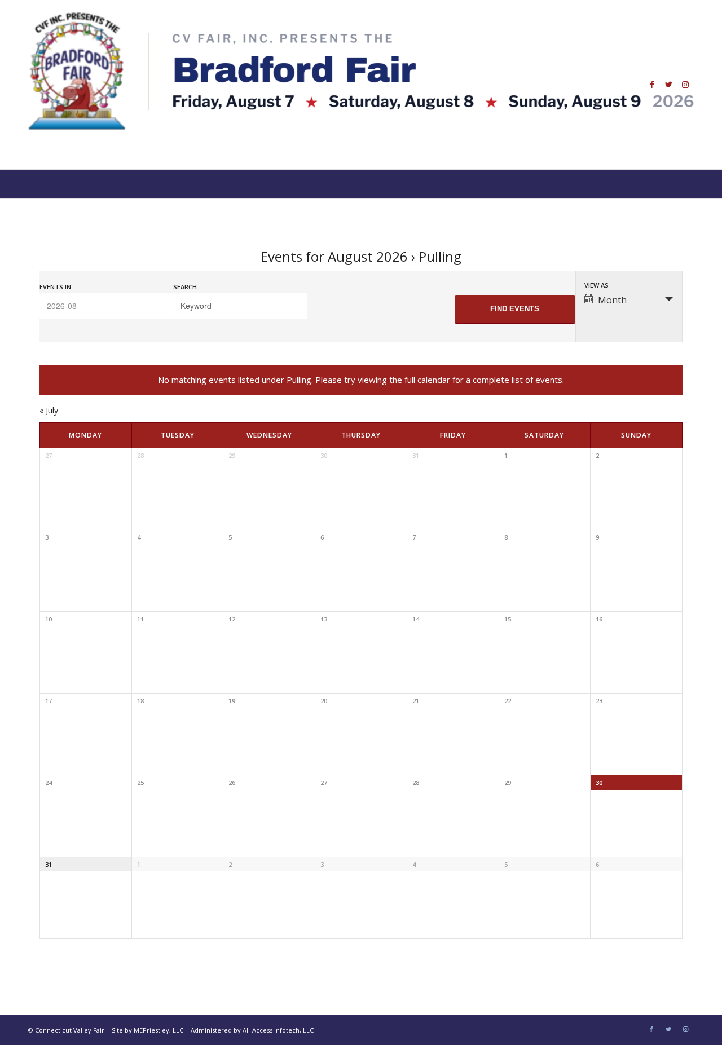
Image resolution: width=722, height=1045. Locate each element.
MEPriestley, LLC (158, 1030)
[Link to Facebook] (651, 84)
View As (596, 285)
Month (612, 300)
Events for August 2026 (334, 256)
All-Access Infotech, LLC (278, 1030)
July (48, 410)
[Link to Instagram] (685, 84)
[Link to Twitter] (668, 84)
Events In (55, 287)
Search (185, 287)
